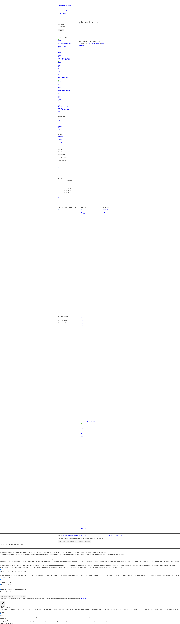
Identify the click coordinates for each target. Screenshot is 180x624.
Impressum (105, 209)
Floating (88, 43)
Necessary (4, 614)
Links (104, 212)
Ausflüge (60, 118)
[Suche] (121, 13)
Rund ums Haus (93, 43)
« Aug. (59, 197)
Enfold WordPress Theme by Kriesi (80, 535)
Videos (97, 43)
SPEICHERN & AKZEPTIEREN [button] (6, 623)
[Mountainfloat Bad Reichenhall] (100, 31)
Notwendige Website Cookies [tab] (6, 556)
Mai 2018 (60, 138)
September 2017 (61, 141)
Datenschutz (105, 211)
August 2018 (60, 136)
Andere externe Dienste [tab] (5, 573)
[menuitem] (60, 10)
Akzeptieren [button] (77, 598)
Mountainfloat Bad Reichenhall (68, 535)
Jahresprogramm (61, 121)
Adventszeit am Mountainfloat (89, 41)
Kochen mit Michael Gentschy (64, 123)
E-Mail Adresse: (61, 24)
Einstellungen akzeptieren (64, 541)
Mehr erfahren (83, 598)
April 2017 (60, 144)
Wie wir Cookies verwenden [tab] (5, 550)
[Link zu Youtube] (121, 1)
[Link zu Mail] (119, 1)
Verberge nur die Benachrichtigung (76, 541)
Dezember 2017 (61, 139)
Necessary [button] (2, 612)
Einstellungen (87, 541)
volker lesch (103, 43)
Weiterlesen (81, 45)
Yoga (59, 129)
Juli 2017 (60, 142)
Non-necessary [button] (3, 618)
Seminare (60, 126)
